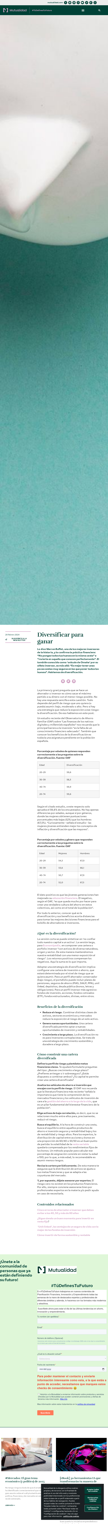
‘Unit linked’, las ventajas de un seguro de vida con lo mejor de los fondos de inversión (68, 1228)
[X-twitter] (65, 2)
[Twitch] (90, 2)
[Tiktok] (86, 2)
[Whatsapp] (95, 2)
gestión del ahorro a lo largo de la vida (69, 1101)
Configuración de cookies (93, 1508)
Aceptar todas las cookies (93, 1490)
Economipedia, (52, 945)
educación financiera (64, 898)
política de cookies (71, 1516)
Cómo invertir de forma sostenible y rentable (63, 1235)
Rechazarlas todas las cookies (93, 1499)
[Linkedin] (74, 2)
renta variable (80, 1144)
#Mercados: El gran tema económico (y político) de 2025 (25, 1479)
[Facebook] (69, 2)
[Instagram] (78, 2)
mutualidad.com (55, 2)
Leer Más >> (10, 1505)
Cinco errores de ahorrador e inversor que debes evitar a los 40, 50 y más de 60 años (65, 1211)
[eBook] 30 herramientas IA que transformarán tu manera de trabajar (80, 1481)
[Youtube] (82, 2)
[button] (83, 10)
